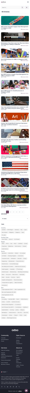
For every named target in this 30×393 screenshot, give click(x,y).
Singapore (17, 232)
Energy (24, 258)
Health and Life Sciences (20, 266)
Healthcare (25, 307)
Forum (2, 341)
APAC (3, 243)
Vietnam (3, 317)
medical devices (12, 312)
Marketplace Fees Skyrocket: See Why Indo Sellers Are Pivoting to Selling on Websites (15, 43)
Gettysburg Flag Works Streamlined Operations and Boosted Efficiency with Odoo (14, 173)
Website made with (13, 391)
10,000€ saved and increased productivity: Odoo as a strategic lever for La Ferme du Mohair (14, 189)
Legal (17, 365)
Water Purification (18, 282)
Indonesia (17, 229)
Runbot (18, 342)
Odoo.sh (10, 239)
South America (5, 248)
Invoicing (12, 309)
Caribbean (20, 243)
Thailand (16, 315)
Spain (23, 232)
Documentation (5, 339)
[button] (28, 2)
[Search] (22, 7)
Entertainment (11, 261)
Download (18, 337)
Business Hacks (25, 29)
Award (17, 299)
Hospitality (12, 269)
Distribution (13, 258)
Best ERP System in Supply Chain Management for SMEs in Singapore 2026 (14, 75)
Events (17, 357)
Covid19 (8, 301)
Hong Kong (4, 246)
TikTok (20, 315)
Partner (10, 315)
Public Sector (15, 274)
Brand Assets (19, 352)
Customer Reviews (24, 125)
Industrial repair (5, 271)
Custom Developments (6, 356)
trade (25, 315)
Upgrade (3, 354)
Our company (19, 350)
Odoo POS (26, 312)
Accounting (4, 299)
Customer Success (16, 301)
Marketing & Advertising (23, 271)
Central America (24, 299)
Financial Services (20, 261)
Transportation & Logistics (7, 282)
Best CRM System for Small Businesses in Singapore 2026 (12, 91)
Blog (17, 361)
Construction (20, 255)
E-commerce (18, 304)
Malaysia (22, 309)
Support (3, 352)
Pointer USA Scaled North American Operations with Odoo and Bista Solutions (14, 124)
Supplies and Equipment (7, 279)
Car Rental (4, 255)
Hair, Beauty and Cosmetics (7, 266)
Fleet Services (5, 263)
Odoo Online (4, 239)
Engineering (4, 261)
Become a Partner (5, 364)
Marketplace (4, 312)
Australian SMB (11, 299)
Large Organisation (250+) (7, 289)
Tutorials (3, 337)
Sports (18, 277)
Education (20, 258)
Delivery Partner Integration (7, 304)
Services (13, 277)
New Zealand (4, 232)
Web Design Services (11, 317)
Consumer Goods (5, 258)
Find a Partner (4, 362)
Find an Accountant (6, 360)
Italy (21, 229)
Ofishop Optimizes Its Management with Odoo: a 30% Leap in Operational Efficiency (14, 156)
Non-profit (8, 274)
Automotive (10, 253)
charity (3, 301)
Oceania (24, 246)
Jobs (17, 355)
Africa (7, 243)
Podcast (18, 359)
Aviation (16, 253)
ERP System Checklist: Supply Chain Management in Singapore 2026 (14, 27)
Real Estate (22, 274)
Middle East (10, 246)
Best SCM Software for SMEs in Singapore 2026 (14, 59)
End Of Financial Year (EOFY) (8, 307)
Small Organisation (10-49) (7, 294)
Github (17, 340)
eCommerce (4, 285)
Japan (25, 229)
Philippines (11, 232)
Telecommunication (18, 279)
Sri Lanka (4, 235)
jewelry (17, 309)
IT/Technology (19, 269)
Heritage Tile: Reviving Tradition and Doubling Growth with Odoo (13, 140)
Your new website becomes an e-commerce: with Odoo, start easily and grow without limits (14, 107)
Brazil (15, 243)
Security (7, 277)
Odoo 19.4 (20, 312)
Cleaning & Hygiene (12, 255)
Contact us (18, 353)
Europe (25, 243)
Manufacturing (13, 271)
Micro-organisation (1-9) (20, 289)
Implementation (5, 309)
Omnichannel (4, 315)
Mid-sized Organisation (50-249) (9, 292)
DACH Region (10, 229)
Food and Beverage (14, 263)
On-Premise (16, 239)
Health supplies (5, 269)
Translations (19, 343)
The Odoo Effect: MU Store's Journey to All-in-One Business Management (14, 205)
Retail (3, 277)
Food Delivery (18, 307)
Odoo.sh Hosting (5, 350)
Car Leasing (22, 253)
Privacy (22, 365)
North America (18, 246)
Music (3, 274)
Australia (4, 229)
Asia (11, 243)
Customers (18, 362)
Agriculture (4, 253)
